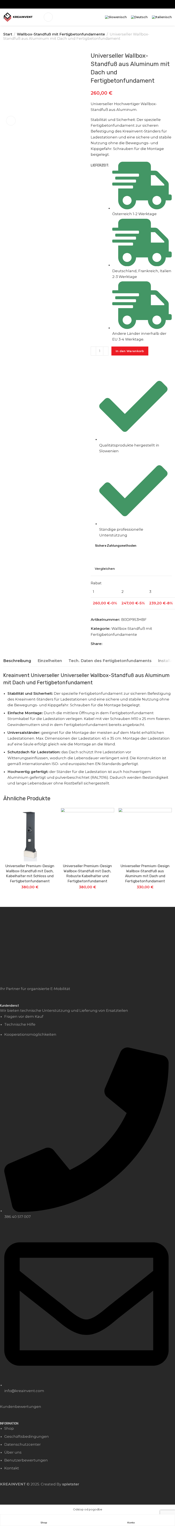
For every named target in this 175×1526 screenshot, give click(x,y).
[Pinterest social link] (111, 644)
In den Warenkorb (130, 351)
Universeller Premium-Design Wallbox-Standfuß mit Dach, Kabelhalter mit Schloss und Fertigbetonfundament (29, 873)
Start (7, 34)
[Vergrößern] (10, 120)
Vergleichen (105, 569)
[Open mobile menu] (48, 17)
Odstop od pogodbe (87, 1509)
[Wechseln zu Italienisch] (162, 17)
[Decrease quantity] (93, 351)
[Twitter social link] (116, 644)
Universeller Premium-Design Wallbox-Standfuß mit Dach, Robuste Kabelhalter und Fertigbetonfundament (87, 873)
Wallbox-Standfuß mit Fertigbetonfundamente (61, 34)
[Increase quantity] (105, 351)
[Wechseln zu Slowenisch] (116, 17)
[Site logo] (18, 17)
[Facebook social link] (105, 644)
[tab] (17, 661)
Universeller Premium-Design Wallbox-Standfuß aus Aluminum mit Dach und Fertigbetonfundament (145, 873)
